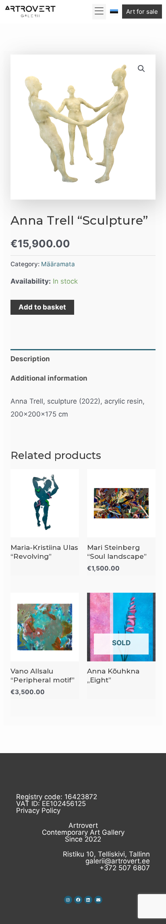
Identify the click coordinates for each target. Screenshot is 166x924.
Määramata (58, 264)
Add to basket (42, 307)
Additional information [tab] (48, 378)
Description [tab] (30, 359)
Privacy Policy (38, 810)
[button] (99, 11)
